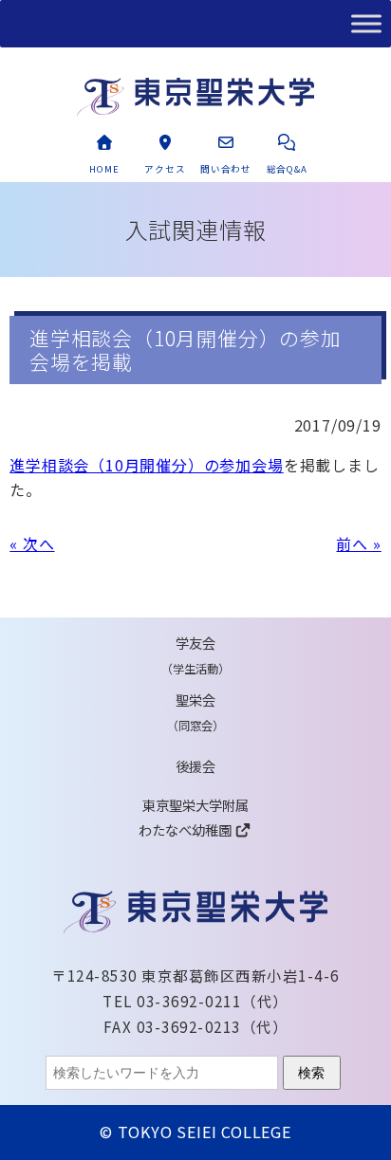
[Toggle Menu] (366, 23)
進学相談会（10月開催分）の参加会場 (146, 464)
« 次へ (31, 543)
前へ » (358, 543)
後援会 (195, 766)
